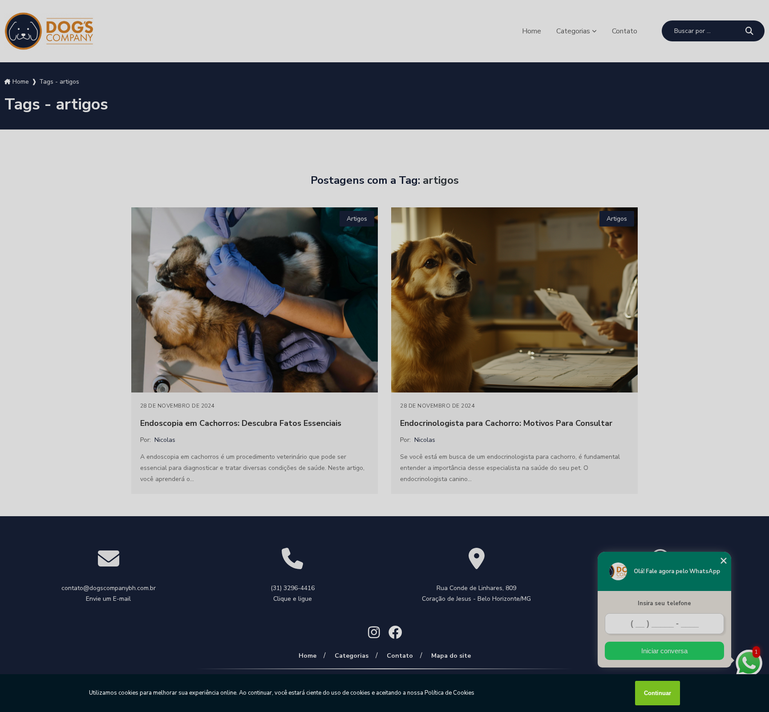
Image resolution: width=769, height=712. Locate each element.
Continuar (657, 693)
